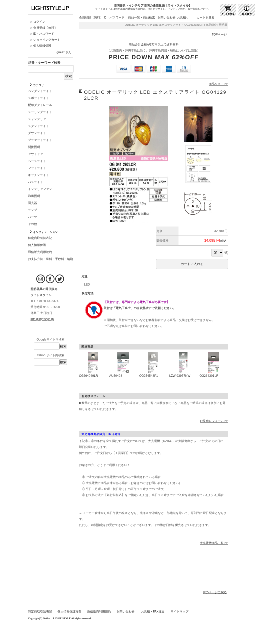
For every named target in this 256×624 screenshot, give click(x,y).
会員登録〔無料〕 (45, 28)
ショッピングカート (46, 40)
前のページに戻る (215, 592)
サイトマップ (179, 611)
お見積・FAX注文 (152, 611)
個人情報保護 (42, 46)
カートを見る (205, 17)
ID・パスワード (43, 34)
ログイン (39, 22)
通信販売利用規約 (99, 611)
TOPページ (219, 34)
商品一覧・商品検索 (141, 17)
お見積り (183, 17)
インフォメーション (45, 232)
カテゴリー (40, 85)
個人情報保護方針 (70, 611)
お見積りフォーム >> (214, 421)
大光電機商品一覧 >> (214, 543)
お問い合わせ (167, 17)
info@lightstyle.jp (42, 319)
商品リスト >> (218, 84)
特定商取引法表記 (40, 611)
